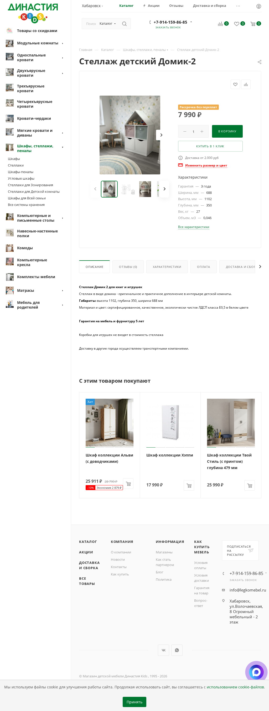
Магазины (164, 552)
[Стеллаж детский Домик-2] (129, 135)
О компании (121, 552)
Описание (94, 267)
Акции (86, 552)
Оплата (203, 267)
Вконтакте (163, 650)
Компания (122, 541)
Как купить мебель (202, 546)
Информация (170, 541)
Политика (164, 579)
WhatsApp (177, 650)
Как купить (120, 574)
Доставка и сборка (243, 267)
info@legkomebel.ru (248, 590)
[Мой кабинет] (258, 7)
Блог (159, 572)
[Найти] (124, 23)
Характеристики (167, 267)
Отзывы (128, 267)
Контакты (119, 566)
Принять (134, 702)
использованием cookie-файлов (235, 687)
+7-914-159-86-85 (170, 22)
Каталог (88, 541)
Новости (118, 559)
